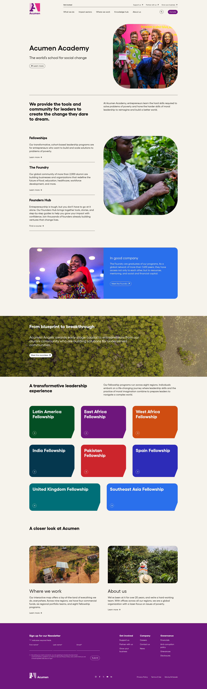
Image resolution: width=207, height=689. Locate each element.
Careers (143, 640)
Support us (124, 640)
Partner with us (126, 644)
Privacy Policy (66, 656)
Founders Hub (40, 200)
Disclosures (165, 656)
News (142, 648)
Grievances (165, 651)
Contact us (145, 644)
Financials (164, 640)
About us (117, 591)
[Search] (162, 12)
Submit (95, 658)
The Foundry (39, 167)
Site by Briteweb (171, 677)
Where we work (45, 591)
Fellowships (38, 138)
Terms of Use (55, 656)
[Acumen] (34, 8)
